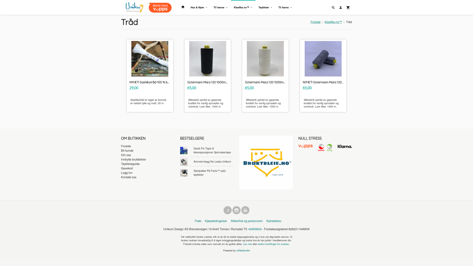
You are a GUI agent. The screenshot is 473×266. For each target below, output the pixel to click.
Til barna (283, 7)
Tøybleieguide (130, 164)
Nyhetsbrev (273, 221)
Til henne (219, 7)
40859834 (255, 229)
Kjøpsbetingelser (216, 221)
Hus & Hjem (197, 7)
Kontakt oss (128, 177)
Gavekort (127, 168)
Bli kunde (127, 150)
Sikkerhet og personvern (247, 221)
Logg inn (126, 172)
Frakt (198, 221)
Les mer (248, 244)
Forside (316, 22)
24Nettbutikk (243, 250)
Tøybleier (263, 7)
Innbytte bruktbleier (133, 159)
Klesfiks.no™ (241, 7)
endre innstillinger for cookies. (274, 244)
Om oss (126, 155)
